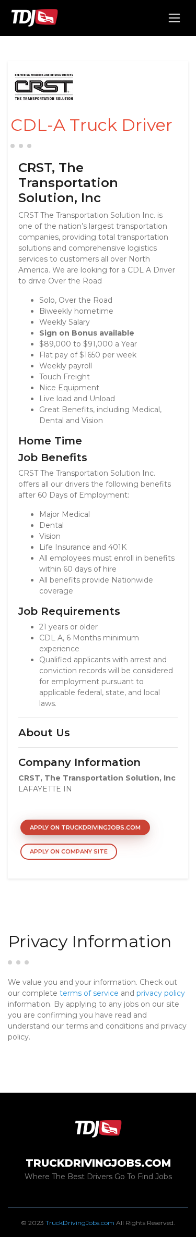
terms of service (89, 993)
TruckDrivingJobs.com (79, 1223)
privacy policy (160, 993)
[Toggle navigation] (174, 18)
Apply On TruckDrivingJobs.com (85, 827)
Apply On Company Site (69, 851)
